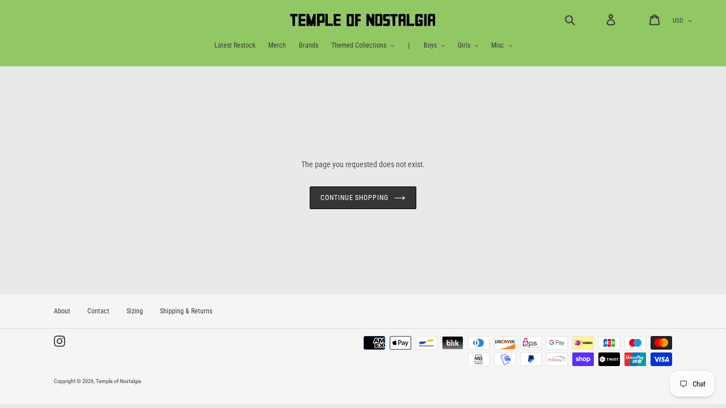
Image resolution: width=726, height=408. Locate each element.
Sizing (134, 311)
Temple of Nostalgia (118, 381)
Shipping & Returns (186, 311)
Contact (98, 311)
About (62, 311)
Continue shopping (354, 198)
